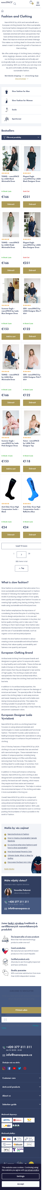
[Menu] (38, 4)
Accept (20, 1184)
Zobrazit (10, 204)
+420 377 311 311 (18, 902)
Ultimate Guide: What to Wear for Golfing (20, 857)
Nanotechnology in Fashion (18, 834)
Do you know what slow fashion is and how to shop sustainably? (22, 846)
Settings (20, 1176)
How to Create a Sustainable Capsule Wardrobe (22, 839)
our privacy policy (32, 1170)
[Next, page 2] (21, 554)
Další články (9, 869)
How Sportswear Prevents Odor (20, 852)
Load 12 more (21, 546)
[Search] (14, 4)
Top (22, 568)
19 (29, 553)
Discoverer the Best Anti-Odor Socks (22, 862)
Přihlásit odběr (21, 1010)
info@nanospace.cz (19, 908)
